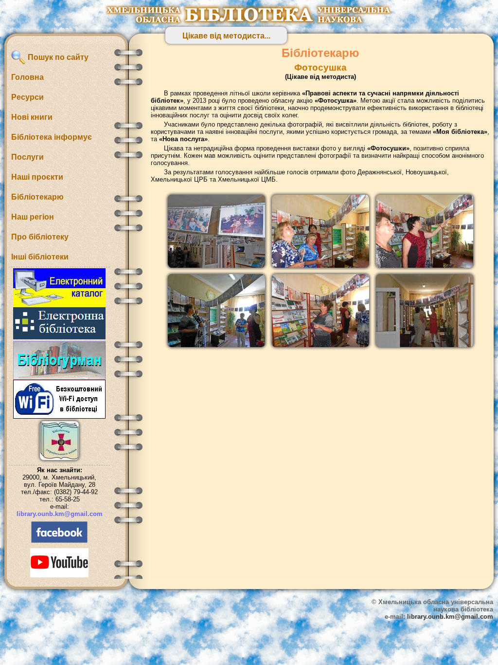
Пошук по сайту (57, 57)
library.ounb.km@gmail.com (60, 513)
